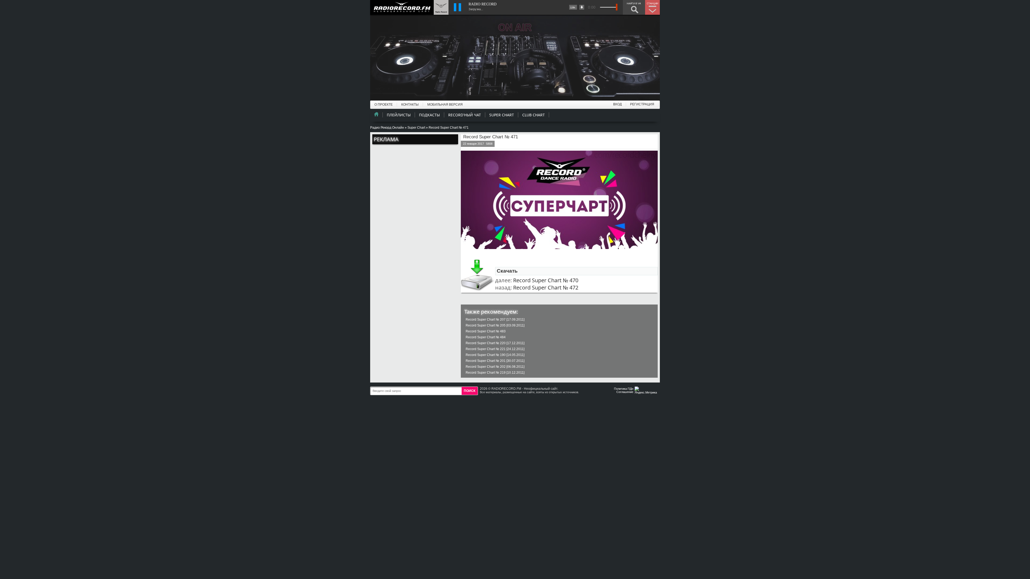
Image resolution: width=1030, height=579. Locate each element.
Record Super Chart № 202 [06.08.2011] (495, 367)
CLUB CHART (533, 114)
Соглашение (624, 392)
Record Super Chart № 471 (490, 136)
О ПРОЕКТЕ (383, 104)
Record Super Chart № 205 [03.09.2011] (495, 325)
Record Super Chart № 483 (486, 331)
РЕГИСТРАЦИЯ (642, 104)
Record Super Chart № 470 (545, 280)
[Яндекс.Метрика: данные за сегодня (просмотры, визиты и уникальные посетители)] (646, 391)
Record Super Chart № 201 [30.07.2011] (495, 361)
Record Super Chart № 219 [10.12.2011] (495, 372)
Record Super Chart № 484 (486, 337)
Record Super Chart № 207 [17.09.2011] (495, 319)
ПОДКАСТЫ (429, 114)
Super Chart (416, 127)
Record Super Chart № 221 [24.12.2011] (495, 349)
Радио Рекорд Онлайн (387, 127)
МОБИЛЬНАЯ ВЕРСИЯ (445, 104)
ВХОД (617, 104)
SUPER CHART (501, 114)
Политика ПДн (623, 388)
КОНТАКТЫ (410, 104)
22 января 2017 (473, 143)
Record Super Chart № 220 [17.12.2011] (495, 343)
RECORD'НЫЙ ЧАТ (464, 114)
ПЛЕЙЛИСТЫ (399, 114)
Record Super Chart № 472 (545, 287)
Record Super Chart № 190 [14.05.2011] (495, 355)
